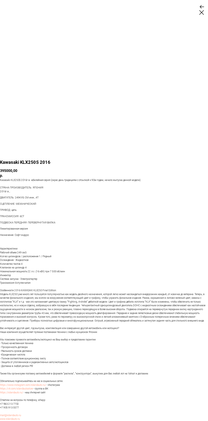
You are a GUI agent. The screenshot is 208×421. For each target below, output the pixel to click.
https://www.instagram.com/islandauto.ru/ (23, 385)
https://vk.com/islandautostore (16, 388)
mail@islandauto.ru (10, 415)
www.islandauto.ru (10, 419)
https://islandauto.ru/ (11, 392)
